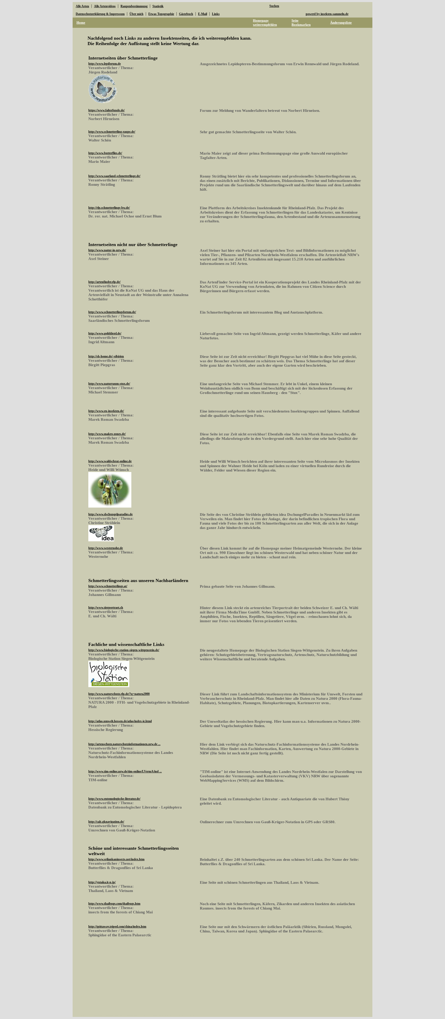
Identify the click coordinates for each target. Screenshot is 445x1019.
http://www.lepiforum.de (104, 63)
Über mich (136, 14)
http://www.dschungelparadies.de (110, 514)
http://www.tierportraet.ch (105, 607)
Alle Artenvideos (105, 6)
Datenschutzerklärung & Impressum (100, 14)
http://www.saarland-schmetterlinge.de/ (114, 176)
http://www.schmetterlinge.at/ (107, 586)
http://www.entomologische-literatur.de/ (114, 799)
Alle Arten (82, 6)
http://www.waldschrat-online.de (110, 461)
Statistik (158, 6)
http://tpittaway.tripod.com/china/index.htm (117, 926)
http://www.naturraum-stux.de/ (109, 383)
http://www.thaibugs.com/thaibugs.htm (114, 903)
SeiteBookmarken (301, 23)
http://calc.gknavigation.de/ (106, 821)
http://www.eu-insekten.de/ (106, 411)
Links (216, 14)
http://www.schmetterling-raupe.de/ (111, 131)
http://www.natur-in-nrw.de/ (107, 250)
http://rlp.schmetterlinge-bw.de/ (109, 207)
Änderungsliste (341, 22)
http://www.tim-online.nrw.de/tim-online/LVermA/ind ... (125, 771)
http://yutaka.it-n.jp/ (102, 882)
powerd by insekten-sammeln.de (327, 14)
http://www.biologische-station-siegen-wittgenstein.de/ (123, 650)
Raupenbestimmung (134, 6)
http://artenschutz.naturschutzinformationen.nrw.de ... (124, 744)
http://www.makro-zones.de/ (107, 434)
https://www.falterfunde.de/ (106, 110)
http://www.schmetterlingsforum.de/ (112, 312)
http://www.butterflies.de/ (105, 153)
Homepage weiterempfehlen (265, 23)
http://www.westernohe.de (105, 548)
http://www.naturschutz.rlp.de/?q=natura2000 (119, 694)
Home (80, 22)
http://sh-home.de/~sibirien (106, 356)
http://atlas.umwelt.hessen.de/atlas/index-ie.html (120, 721)
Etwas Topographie (161, 14)
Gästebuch (186, 14)
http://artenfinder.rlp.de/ (104, 282)
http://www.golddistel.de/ (104, 333)
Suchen (274, 6)
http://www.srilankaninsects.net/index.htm (116, 859)
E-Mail (202, 14)
